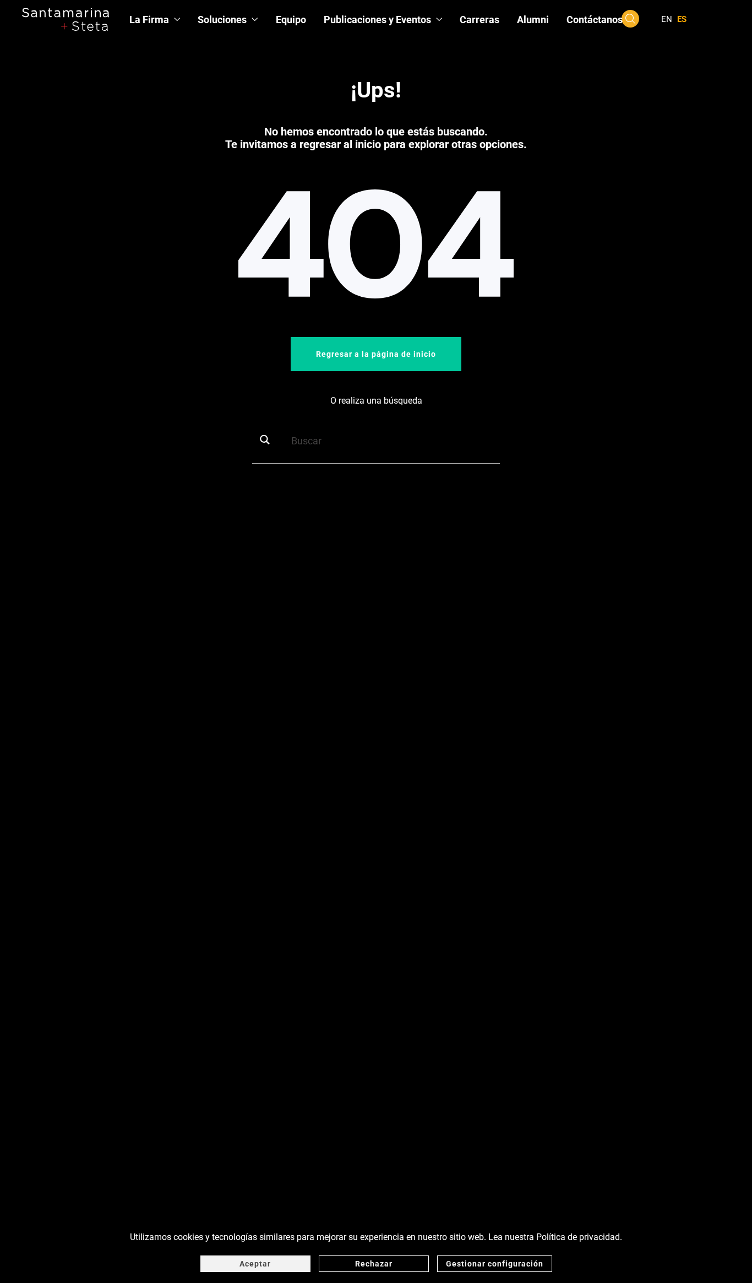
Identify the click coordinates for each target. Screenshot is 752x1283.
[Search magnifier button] (268, 439)
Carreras (479, 19)
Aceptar (255, 1263)
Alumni (533, 19)
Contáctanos (594, 19)
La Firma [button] (149, 19)
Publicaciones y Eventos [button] (377, 19)
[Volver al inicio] (65, 19)
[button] (630, 18)
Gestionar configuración (494, 1263)
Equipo (291, 19)
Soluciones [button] (222, 19)
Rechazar (374, 1263)
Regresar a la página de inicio (376, 354)
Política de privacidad (578, 1237)
